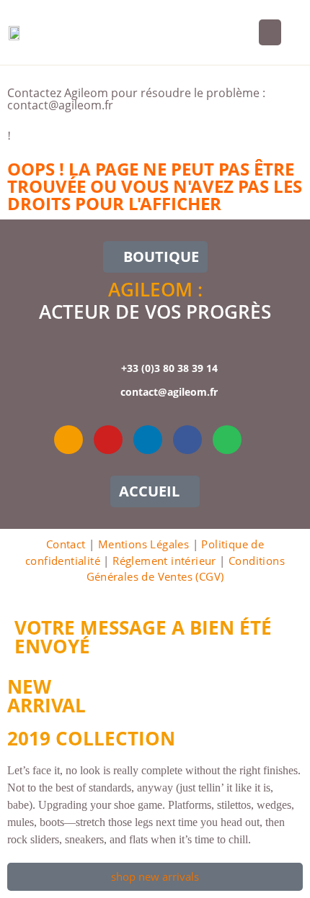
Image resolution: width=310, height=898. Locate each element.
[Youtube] (108, 439)
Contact (66, 544)
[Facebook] (187, 439)
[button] (270, 32)
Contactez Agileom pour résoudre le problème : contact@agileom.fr (136, 99)
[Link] (68, 439)
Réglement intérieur (164, 560)
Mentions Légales (143, 544)
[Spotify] (227, 439)
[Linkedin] (147, 439)
